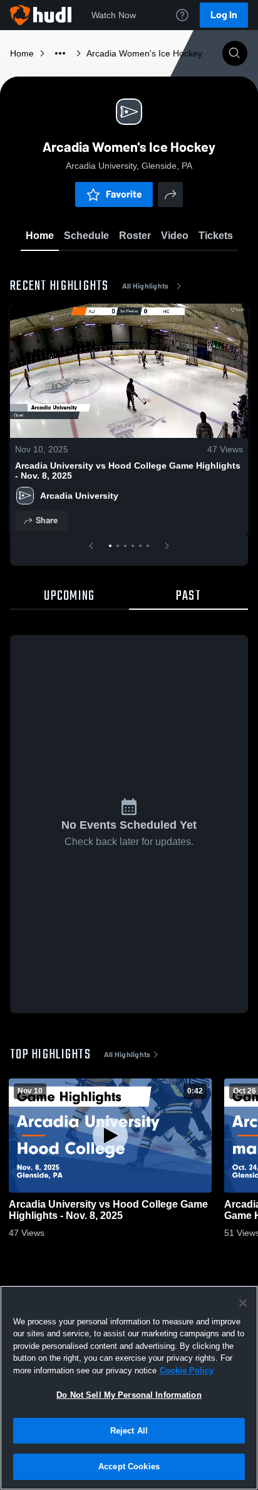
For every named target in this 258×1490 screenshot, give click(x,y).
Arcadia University (79, 496)
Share (47, 520)
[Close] (243, 1303)
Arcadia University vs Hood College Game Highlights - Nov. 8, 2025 (127, 470)
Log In (223, 14)
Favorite (124, 194)
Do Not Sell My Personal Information (129, 1395)
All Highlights (145, 286)
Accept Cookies (129, 1466)
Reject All (129, 1430)
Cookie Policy (187, 1370)
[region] (129, 1387)
